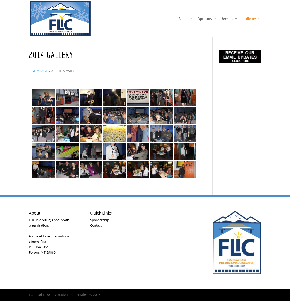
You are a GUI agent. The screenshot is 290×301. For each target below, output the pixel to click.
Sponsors (205, 19)
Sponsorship (99, 220)
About (183, 19)
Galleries (249, 19)
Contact (96, 225)
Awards (227, 19)
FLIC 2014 (40, 71)
